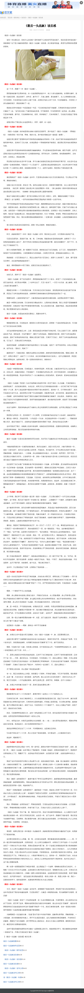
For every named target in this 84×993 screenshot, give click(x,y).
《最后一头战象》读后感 (12, 959)
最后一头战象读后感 (10, 955)
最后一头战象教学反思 (11, 946)
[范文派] (6, 12)
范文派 (10, 17)
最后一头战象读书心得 (11, 973)
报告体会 (17, 17)
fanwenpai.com (45, 990)
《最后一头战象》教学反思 (13, 950)
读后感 (23, 17)
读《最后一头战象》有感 (12, 977)
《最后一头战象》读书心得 (13, 968)
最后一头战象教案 (9, 941)
